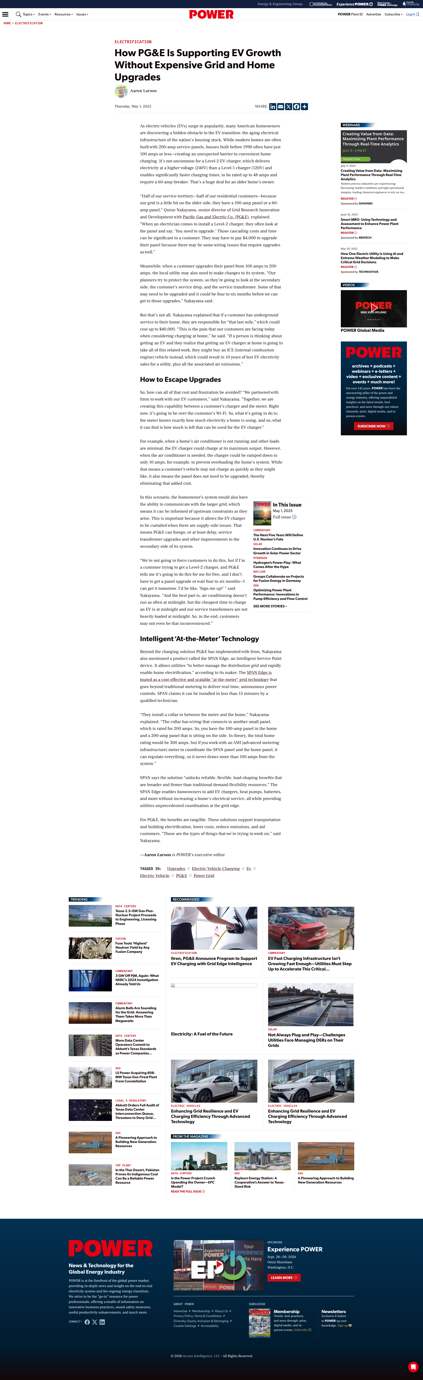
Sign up (343, 1326)
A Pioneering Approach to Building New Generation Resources (136, 1141)
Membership (201, 1311)
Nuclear (259, 571)
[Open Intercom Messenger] (413, 1367)
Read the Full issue (186, 1191)
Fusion (120, 938)
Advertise (373, 14)
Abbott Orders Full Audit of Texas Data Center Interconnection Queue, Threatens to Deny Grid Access (137, 1113)
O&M (255, 585)
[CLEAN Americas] (411, 4)
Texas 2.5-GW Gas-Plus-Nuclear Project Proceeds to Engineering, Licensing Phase (135, 917)
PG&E (181, 876)
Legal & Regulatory (130, 1100)
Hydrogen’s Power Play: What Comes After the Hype (277, 564)
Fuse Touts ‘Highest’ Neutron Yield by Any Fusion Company (132, 947)
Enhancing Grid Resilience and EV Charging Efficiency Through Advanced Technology (210, 1116)
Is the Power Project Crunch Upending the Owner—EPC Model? (193, 1182)
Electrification (29, 23)
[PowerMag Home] (211, 14)
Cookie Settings (185, 1326)
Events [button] (43, 14)
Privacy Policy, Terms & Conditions (198, 1316)
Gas (118, 1068)
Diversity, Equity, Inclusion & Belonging (201, 1321)
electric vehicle (155, 876)
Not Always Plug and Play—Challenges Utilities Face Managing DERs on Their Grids (306, 1040)
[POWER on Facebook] (87, 1321)
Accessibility (210, 1326)
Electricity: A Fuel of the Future (202, 1034)
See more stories (269, 606)
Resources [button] (63, 14)
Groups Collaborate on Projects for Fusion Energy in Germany (278, 578)
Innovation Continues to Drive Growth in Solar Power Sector (277, 550)
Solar (257, 544)
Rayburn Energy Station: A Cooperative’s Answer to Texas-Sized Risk (259, 1182)
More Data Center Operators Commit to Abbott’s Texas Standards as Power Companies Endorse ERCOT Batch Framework (135, 1051)
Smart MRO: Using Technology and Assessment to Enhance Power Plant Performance (370, 223)
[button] (5, 14)
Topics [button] (28, 14)
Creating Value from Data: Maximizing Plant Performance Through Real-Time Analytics (372, 174)
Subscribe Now (372, 426)
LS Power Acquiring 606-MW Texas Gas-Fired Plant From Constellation (136, 1076)
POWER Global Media (362, 330)
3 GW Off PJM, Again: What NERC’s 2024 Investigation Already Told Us (137, 979)
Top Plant (123, 1165)
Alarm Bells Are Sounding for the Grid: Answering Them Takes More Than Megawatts (135, 1014)
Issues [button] (81, 14)
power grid (204, 876)
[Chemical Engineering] (321, 4)
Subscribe (301, 1330)
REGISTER (347, 198)
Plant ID (350, 14)
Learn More (282, 1277)
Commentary (262, 530)
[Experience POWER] (355, 4)
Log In (411, 14)
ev (249, 869)
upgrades (176, 869)
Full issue (282, 517)
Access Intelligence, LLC (201, 1356)
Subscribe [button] (393, 14)
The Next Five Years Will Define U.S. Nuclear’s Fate (278, 536)
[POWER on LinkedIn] (102, 1321)
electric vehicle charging (216, 869)
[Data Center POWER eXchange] (388, 4)
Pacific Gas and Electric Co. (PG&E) (216, 217)
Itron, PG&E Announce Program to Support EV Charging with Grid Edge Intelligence (214, 960)
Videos (349, 285)
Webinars (351, 125)
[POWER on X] (94, 1321)
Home (7, 23)
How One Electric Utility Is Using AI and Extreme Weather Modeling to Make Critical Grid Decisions (372, 257)
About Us (221, 1311)
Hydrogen (260, 558)
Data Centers (125, 906)
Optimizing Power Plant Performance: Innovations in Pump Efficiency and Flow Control (280, 594)
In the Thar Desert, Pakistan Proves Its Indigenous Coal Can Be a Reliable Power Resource (137, 1176)
